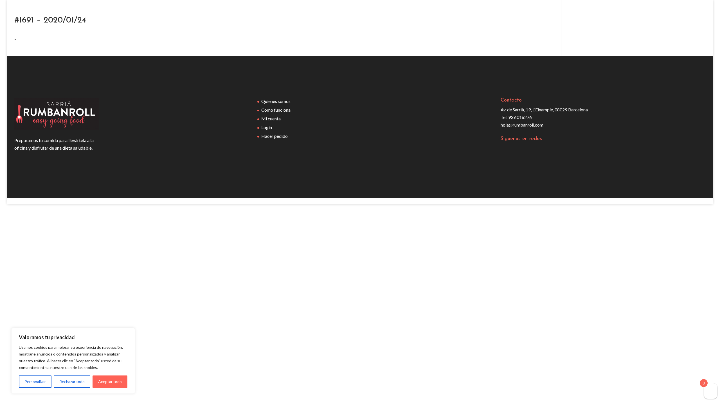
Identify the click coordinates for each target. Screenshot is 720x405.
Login (266, 127)
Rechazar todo (72, 381)
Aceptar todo (110, 381)
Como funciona (276, 109)
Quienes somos (276, 101)
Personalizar (35, 381)
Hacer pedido (274, 136)
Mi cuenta (271, 118)
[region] (73, 361)
